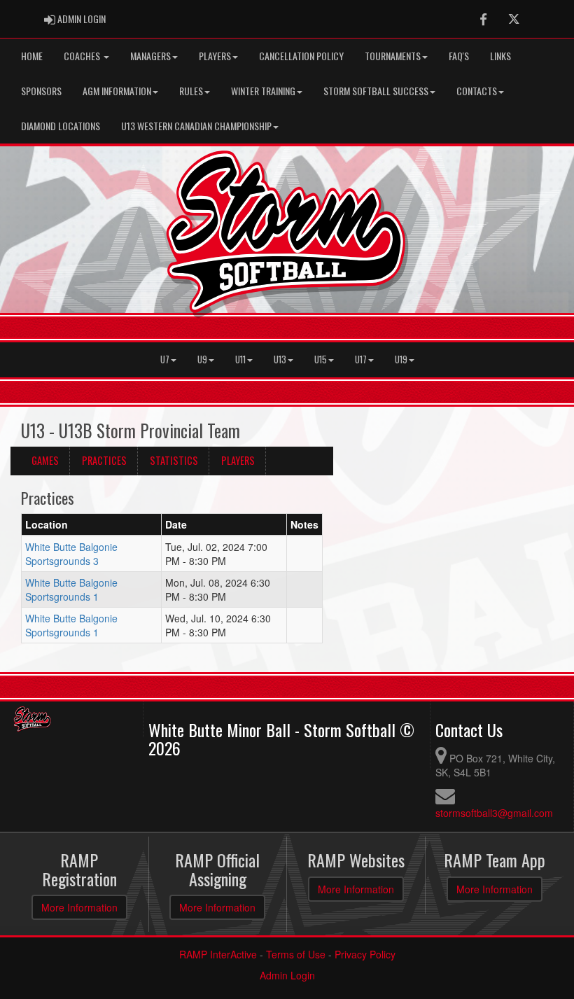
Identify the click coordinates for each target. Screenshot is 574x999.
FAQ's (459, 55)
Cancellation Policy (301, 55)
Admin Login (287, 975)
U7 (164, 359)
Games (45, 460)
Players (215, 55)
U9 (202, 359)
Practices (104, 460)
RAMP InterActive (218, 954)
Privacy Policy (365, 954)
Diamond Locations (60, 125)
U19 (401, 359)
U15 (320, 359)
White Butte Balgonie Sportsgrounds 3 (71, 554)
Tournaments (393, 55)
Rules (191, 90)
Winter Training (263, 90)
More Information (79, 907)
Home (32, 55)
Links (500, 55)
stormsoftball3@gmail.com (494, 813)
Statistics (174, 460)
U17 (361, 359)
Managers (150, 55)
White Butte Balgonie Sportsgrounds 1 (71, 589)
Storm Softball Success (375, 90)
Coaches (83, 55)
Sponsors (41, 90)
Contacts (476, 90)
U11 (240, 359)
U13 (280, 359)
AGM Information (117, 90)
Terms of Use (296, 954)
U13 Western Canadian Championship (196, 125)
